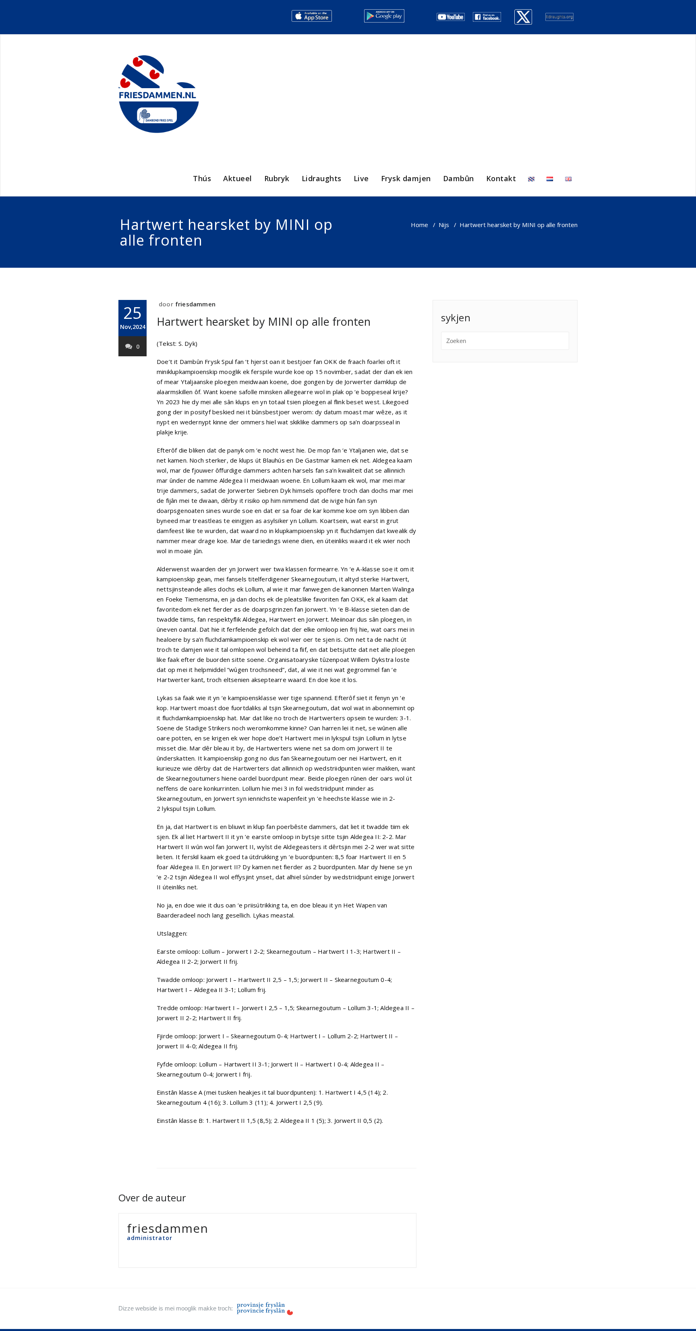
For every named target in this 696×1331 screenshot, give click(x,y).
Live (361, 178)
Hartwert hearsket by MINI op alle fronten (264, 321)
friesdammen (195, 304)
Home (419, 225)
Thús (202, 178)
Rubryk (277, 178)
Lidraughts (322, 178)
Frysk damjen (406, 178)
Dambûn (458, 178)
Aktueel (237, 178)
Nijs (444, 225)
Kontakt (501, 178)
